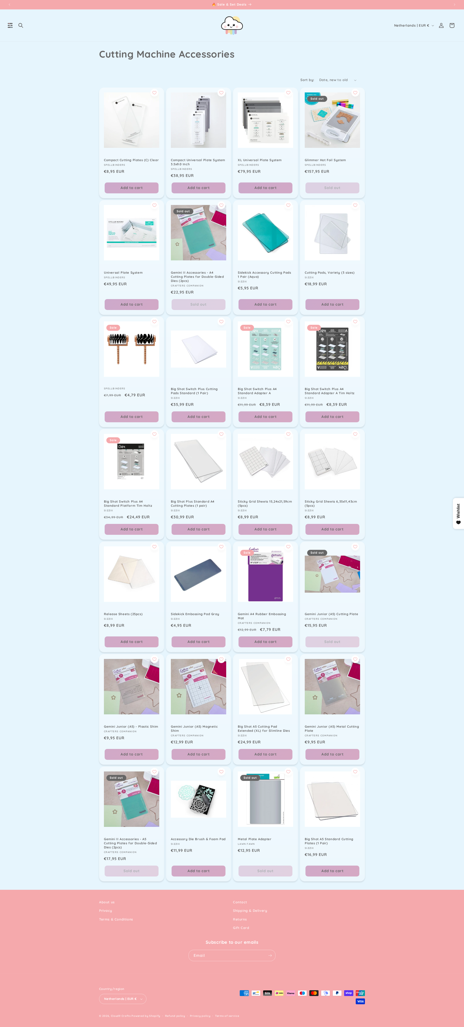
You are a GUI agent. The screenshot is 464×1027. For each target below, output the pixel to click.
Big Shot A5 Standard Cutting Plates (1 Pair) (329, 841)
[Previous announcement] (9, 4)
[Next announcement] (454, 4)
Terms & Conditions (116, 919)
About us (107, 902)
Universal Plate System (123, 272)
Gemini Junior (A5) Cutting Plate (331, 614)
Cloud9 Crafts (121, 1016)
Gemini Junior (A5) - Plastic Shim (131, 726)
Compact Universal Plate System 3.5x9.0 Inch (198, 162)
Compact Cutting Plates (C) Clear (131, 160)
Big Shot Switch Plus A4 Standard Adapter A (257, 391)
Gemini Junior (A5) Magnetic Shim (194, 728)
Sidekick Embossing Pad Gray (195, 614)
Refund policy (175, 1016)
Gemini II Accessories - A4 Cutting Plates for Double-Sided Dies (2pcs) (197, 277)
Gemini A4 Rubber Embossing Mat (262, 616)
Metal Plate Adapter (254, 839)
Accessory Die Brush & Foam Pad (198, 839)
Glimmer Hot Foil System (325, 160)
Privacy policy (200, 1016)
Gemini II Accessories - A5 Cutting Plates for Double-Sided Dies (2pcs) (130, 843)
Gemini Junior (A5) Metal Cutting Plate (332, 728)
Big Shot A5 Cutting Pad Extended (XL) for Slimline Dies (264, 728)
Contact (240, 902)
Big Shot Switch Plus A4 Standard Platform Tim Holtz (128, 503)
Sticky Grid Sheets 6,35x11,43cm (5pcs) (331, 503)
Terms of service (227, 1016)
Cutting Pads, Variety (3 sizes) (330, 272)
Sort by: (307, 80)
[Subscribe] (270, 955)
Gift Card (241, 928)
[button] (10, 25)
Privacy (105, 910)
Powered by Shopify (145, 1016)
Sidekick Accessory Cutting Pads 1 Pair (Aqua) (264, 275)
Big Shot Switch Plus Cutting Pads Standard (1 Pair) (194, 391)
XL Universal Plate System (260, 160)
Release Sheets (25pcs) (123, 614)
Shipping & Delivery (250, 910)
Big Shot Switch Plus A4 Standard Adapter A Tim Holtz (330, 391)
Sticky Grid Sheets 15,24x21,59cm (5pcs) (265, 503)
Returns (240, 919)
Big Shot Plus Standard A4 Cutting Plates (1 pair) (193, 503)
